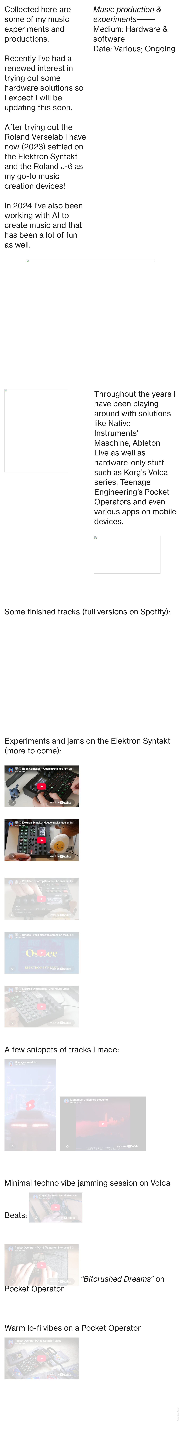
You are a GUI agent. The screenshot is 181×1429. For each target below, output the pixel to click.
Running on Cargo (178, 1414)
